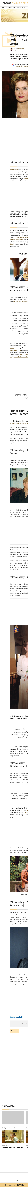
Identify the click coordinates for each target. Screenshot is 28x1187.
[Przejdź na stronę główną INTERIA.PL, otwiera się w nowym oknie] (6, 3)
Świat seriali (9, 7)
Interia (3, 7)
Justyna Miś (21, 48)
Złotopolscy (20, 7)
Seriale (14, 7)
